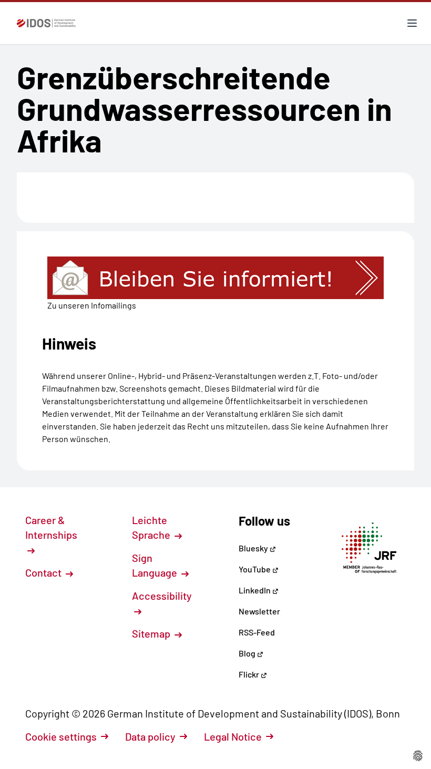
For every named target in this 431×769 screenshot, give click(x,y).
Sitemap (152, 633)
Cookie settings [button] (61, 736)
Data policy (150, 736)
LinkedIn (255, 590)
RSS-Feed (257, 632)
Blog (248, 653)
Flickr (250, 674)
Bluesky (254, 548)
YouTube (255, 569)
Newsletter (259, 611)
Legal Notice (233, 736)
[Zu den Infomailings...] (215, 278)
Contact (44, 572)
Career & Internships (51, 527)
